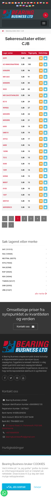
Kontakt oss (23, 326)
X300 (5, 164)
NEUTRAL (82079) (9, 258)
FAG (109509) (7, 254)
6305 (5, 126)
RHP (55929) (7, 272)
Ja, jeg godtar (16, 487)
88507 (5, 182)
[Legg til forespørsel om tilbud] (41, 58)
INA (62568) (6, 267)
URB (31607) (7, 290)
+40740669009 (12, 432)
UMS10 (5, 133)
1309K (5, 151)
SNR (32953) (7, 286)
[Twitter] (11, 378)
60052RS (6, 120)
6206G (5, 176)
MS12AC (6, 77)
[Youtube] (23, 378)
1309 (5, 170)
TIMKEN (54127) (8, 281)
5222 (5, 89)
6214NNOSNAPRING (11, 64)
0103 (5, 189)
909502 (6, 108)
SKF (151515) (7, 249)
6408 (5, 145)
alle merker (40, 293)
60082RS (6, 83)
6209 (5, 58)
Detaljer (37, 487)
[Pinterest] (17, 378)
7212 (5, 158)
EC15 (5, 102)
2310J (5, 139)
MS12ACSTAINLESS (11, 95)
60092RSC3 (7, 207)
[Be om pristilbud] (45, 58)
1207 (5, 195)
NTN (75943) (7, 263)
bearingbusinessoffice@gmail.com (20, 437)
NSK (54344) (7, 277)
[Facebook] (4, 378)
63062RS (6, 70)
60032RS (6, 114)
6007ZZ (6, 201)
